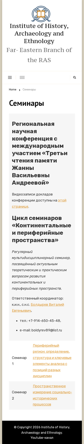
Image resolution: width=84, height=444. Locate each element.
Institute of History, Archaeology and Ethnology (39, 33)
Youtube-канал (42, 438)
